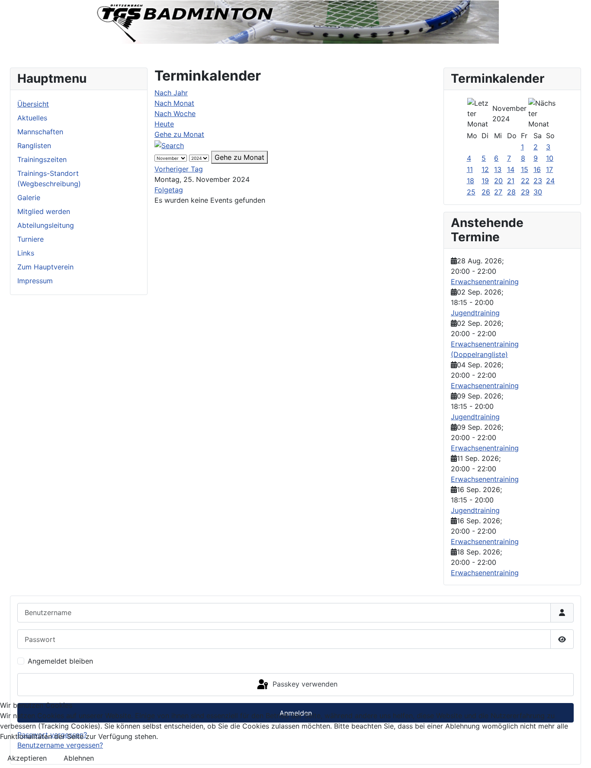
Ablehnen (79, 758)
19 (485, 180)
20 (498, 180)
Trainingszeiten (42, 159)
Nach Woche (175, 113)
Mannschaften (40, 131)
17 (549, 169)
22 (525, 180)
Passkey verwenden (303, 684)
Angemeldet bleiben (60, 661)
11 (470, 169)
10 (549, 158)
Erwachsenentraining (485, 281)
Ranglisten (34, 145)
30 (537, 192)
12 (485, 169)
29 (525, 192)
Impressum (35, 280)
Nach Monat (174, 103)
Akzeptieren (27, 758)
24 (550, 180)
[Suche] (169, 144)
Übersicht (33, 104)
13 (497, 169)
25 (471, 192)
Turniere (30, 239)
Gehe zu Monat (179, 134)
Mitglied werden (43, 211)
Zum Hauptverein (45, 266)
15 (524, 169)
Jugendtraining (475, 312)
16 (537, 169)
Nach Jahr (171, 92)
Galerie (28, 197)
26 (486, 192)
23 (537, 180)
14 (510, 169)
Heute (164, 124)
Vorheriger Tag (178, 169)
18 (470, 180)
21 (510, 180)
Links (25, 253)
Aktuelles (32, 117)
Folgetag (168, 189)
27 (498, 192)
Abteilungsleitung (45, 225)
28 (511, 192)
